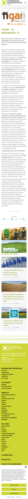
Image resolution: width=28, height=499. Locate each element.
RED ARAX (4, 419)
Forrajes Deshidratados (8, 433)
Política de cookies (11, 496)
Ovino (3, 439)
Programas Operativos (7, 414)
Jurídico (3, 404)
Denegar (14, 489)
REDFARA (4, 412)
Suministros (4, 447)
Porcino (3, 443)
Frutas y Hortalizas (6, 435)
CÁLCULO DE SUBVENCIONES (11, 464)
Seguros (3, 400)
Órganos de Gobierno (7, 374)
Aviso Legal (18, 496)
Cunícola (3, 431)
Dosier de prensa (6, 388)
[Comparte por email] (24, 219)
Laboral (3, 402)
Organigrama (5, 372)
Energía (3, 408)
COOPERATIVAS (6, 455)
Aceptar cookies (14, 485)
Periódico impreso (6, 386)
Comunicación (5, 416)
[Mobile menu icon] (25, 3)
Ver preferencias (14, 493)
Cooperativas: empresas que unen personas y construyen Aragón (13, 323)
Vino (2, 450)
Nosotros (4, 370)
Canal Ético (4, 376)
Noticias (4, 13)
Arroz (3, 428)
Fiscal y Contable (6, 406)
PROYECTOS (5, 460)
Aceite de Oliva (5, 426)
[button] (26, 467)
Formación (4, 410)
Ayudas (3, 396)
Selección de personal (7, 398)
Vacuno (3, 449)
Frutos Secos (5, 437)
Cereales (3, 430)
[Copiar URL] (19, 219)
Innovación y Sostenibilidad (9, 417)
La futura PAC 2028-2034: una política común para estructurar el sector (13, 272)
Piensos (3, 441)
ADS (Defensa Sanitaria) (8, 394)
